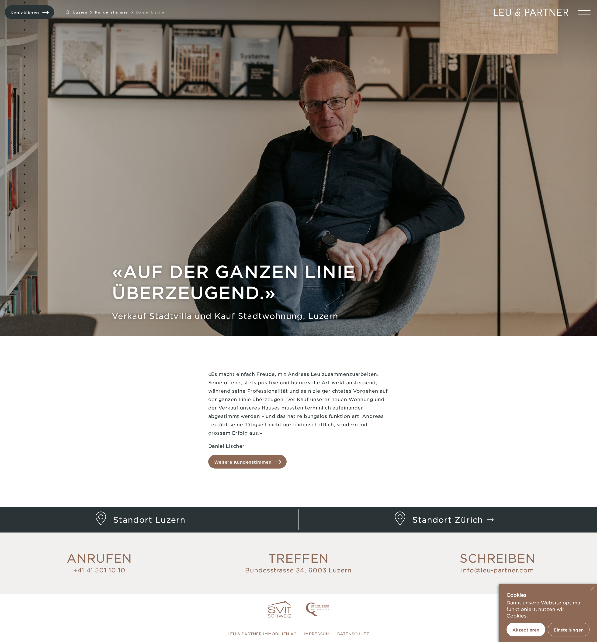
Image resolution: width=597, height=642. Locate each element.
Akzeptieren (525, 629)
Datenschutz (353, 633)
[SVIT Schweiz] (279, 609)
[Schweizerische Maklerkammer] (317, 609)
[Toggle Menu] (584, 12)
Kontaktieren (24, 12)
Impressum (317, 633)
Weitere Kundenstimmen (243, 462)
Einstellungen (569, 629)
